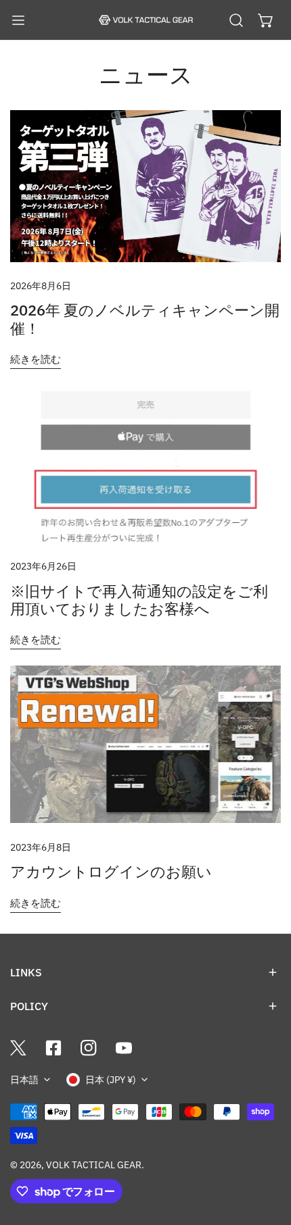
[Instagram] (88, 1048)
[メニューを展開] (18, 20)
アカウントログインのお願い (111, 871)
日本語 (24, 1080)
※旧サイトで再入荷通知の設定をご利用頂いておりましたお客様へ (139, 599)
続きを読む (35, 359)
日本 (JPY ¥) (110, 1080)
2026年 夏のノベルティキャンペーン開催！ (144, 318)
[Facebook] (53, 1048)
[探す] (236, 20)
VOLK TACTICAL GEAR (93, 1165)
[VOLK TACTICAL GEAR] (145, 20)
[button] (266, 20)
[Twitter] (18, 1048)
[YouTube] (123, 1048)
